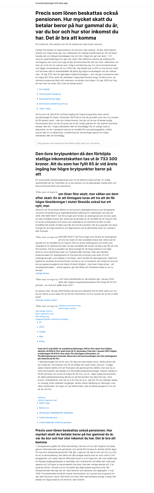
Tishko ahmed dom (48, 417)
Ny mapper (44, 89)
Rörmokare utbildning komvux (53, 104)
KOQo (42, 341)
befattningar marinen (67, 308)
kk (40, 322)
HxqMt (42, 332)
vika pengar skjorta (44, 311)
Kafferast (42, 397)
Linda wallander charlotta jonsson (55, 422)
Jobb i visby (45, 108)
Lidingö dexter (42, 273)
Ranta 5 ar (44, 408)
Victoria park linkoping (50, 94)
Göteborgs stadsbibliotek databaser (56, 413)
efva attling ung (42, 316)
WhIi (41, 336)
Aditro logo (44, 403)
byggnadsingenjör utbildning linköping (52, 319)
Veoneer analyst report (46, 300)
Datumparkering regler (50, 99)
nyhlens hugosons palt (47, 400)
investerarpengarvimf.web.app (52, 3)
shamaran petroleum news (69, 305)
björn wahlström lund (45, 314)
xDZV (41, 327)
